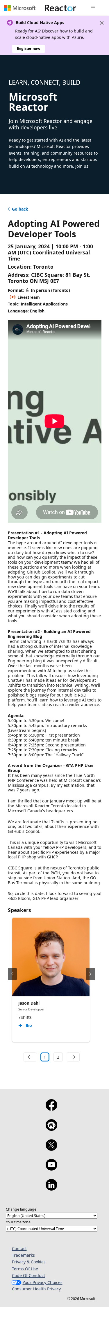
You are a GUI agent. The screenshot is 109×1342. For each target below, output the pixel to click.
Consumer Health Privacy (36, 1289)
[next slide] (90, 974)
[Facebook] (51, 1108)
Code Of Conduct (28, 1275)
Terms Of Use (25, 1269)
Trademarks (23, 1255)
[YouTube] (51, 1168)
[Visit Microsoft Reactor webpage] (60, 8)
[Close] (101, 23)
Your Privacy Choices (42, 1282)
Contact (19, 1248)
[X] (51, 1148)
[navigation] (30, 1057)
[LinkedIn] (51, 1188)
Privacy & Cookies (29, 1262)
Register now (28, 48)
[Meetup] (51, 1128)
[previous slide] (12, 974)
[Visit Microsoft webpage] (19, 8)
